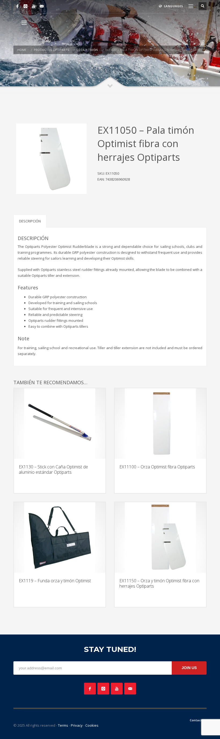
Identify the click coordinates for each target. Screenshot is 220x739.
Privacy (77, 725)
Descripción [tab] (30, 221)
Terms (63, 725)
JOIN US (189, 668)
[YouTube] (34, 6)
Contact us (198, 720)
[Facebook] (17, 6)
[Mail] (42, 6)
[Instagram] (25, 6)
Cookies (91, 725)
